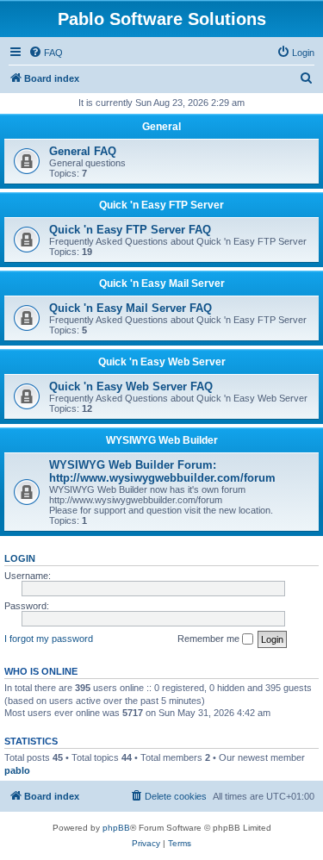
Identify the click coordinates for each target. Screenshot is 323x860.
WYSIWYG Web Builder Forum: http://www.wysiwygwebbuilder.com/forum (162, 471)
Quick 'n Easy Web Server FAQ (131, 386)
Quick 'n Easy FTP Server (161, 205)
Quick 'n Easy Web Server (162, 362)
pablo (17, 770)
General (161, 127)
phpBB (116, 827)
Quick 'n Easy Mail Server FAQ (130, 308)
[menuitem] (45, 52)
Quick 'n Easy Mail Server (162, 283)
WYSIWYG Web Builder (162, 440)
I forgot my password (48, 638)
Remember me (209, 638)
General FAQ (82, 151)
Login (19, 558)
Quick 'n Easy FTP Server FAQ (130, 229)
